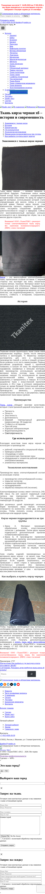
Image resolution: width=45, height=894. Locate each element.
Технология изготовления (15, 132)
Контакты (9, 103)
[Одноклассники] (4, 684)
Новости (8, 691)
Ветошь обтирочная (18, 51)
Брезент (13, 42)
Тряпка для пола (16, 70)
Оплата (8, 94)
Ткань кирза (7, 405)
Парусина (14, 44)
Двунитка (14, 53)
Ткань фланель (16, 85)
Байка (12, 38)
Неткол (12, 66)
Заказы (7, 727)
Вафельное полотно (18, 48)
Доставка (8, 96)
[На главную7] (20, 680)
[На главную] (20, 14)
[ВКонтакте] (1, 684)
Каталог (8, 33)
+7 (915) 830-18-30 (7, 22)
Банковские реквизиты (14, 702)
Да (2, 771)
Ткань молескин (16, 64)
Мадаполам (14, 57)
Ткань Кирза (15, 81)
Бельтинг (13, 40)
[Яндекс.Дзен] (11, 684)
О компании (10, 695)
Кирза (2, 277)
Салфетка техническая (19, 77)
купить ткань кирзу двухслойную (30, 642)
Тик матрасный (16, 79)
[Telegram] (8, 684)
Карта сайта (10, 717)
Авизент (13, 35)
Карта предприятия (19, 92)
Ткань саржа (15, 75)
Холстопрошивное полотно (21, 88)
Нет (6, 771)
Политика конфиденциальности (13, 756)
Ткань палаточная (17, 72)
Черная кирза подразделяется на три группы (23, 134)
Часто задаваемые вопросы (16, 693)
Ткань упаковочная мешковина (22, 83)
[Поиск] (31, 674)
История (8, 125)
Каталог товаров (7, 708)
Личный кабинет (12, 725)
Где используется (12, 130)
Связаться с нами (12, 729)
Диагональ (14, 55)
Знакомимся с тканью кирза (16, 123)
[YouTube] (18, 684)
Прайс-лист (9, 98)
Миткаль (13, 61)
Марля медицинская (18, 59)
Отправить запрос (7, 20)
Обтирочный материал (19, 68)
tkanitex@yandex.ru (23, 22)
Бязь (11, 46)
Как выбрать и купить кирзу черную (20, 136)
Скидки (8, 101)
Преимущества (11, 128)
